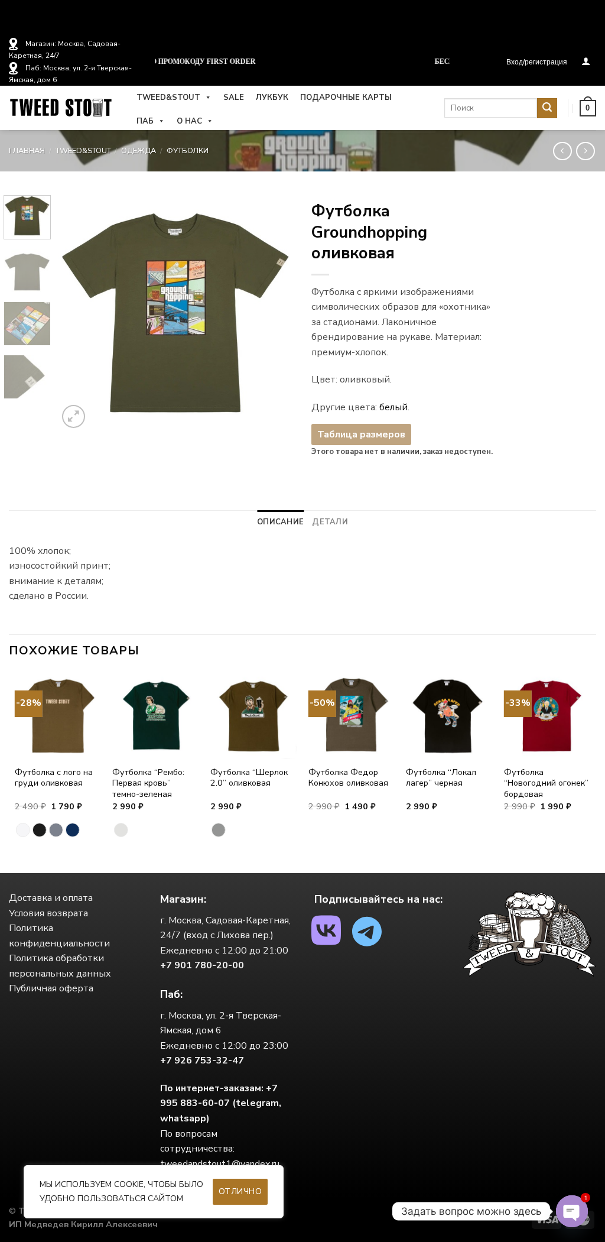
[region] (154, 1191)
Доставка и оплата (51, 897)
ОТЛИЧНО (240, 1191)
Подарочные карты (346, 97)
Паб (145, 121)
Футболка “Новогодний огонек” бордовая (546, 783)
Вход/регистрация (536, 62)
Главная (27, 150)
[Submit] (547, 108)
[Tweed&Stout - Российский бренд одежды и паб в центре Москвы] (61, 108)
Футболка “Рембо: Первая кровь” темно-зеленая (148, 783)
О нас (189, 121)
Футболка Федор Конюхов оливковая (348, 778)
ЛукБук (272, 97)
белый (393, 407)
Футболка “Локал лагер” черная (441, 778)
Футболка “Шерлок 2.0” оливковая (249, 778)
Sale (233, 97)
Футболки (188, 150)
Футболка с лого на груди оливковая (54, 778)
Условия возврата (48, 913)
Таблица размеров (361, 434)
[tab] (280, 522)
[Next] (274, 313)
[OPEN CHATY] (572, 1211)
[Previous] (78, 313)
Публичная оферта (51, 988)
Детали (330, 522)
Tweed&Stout (168, 97)
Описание (280, 522)
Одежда (138, 150)
